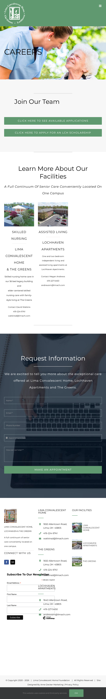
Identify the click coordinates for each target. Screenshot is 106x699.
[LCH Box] (19, 203)
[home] (10, 511)
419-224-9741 (19, 311)
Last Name (11, 605)
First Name (12, 594)
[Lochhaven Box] (53, 203)
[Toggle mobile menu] (100, 5)
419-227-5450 (53, 281)
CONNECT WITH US (17, 553)
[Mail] (12, 562)
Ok (76, 693)
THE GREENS (21, 269)
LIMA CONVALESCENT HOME (19, 256)
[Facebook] (6, 562)
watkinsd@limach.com (19, 316)
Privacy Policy (72, 684)
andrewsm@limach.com (53, 285)
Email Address (14, 583)
